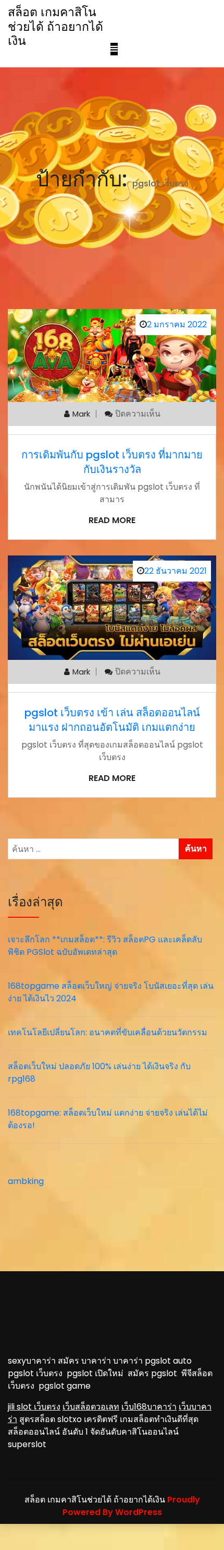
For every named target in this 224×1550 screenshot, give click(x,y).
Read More (112, 520)
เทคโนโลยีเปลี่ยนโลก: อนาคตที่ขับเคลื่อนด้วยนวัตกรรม (107, 1032)
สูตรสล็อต (37, 1419)
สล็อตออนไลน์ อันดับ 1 (48, 1432)
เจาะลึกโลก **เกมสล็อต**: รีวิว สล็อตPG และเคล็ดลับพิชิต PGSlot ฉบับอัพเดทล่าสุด (105, 945)
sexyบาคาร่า (32, 1361)
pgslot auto (168, 1361)
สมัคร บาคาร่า (84, 1361)
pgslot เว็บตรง (37, 1373)
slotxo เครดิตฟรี (87, 1419)
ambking (26, 1181)
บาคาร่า (128, 1361)
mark (81, 413)
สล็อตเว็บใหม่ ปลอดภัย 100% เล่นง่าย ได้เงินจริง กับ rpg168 (99, 1072)
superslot (27, 1444)
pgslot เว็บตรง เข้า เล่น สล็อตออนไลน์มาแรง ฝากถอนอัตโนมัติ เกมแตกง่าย (112, 720)
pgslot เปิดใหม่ (97, 1373)
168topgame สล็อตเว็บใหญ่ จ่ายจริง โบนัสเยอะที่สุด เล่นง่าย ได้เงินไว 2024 (111, 992)
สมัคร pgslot (154, 1373)
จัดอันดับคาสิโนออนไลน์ (134, 1432)
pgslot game (65, 1386)
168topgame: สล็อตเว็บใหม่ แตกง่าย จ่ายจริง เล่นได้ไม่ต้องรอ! (108, 1119)
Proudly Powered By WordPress (131, 1506)
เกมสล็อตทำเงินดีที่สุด (159, 1419)
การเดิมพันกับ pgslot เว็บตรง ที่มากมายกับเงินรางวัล (112, 462)
